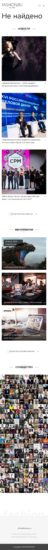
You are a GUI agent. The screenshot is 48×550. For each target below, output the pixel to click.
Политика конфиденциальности (24, 534)
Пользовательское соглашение (24, 537)
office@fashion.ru (24, 528)
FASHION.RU (30, 547)
